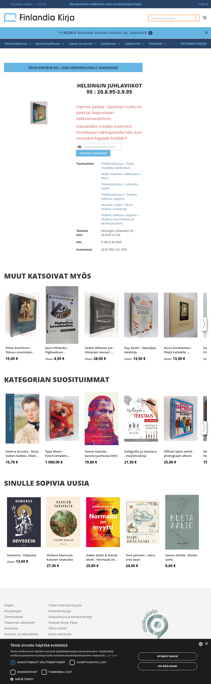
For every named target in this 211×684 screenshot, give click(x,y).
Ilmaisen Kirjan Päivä (62, 622)
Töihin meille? (57, 628)
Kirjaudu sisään (21, 4)
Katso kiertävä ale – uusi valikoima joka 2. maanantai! (73, 67)
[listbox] (201, 644)
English (203, 4)
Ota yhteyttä (12, 611)
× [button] (206, 643)
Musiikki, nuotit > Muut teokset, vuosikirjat (117, 207)
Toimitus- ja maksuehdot (21, 634)
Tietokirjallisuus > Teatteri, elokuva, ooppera (119, 197)
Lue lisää (112, 655)
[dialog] (105, 661)
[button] (71, 679)
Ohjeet (8, 605)
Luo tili (41, 4)
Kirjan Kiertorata (59, 634)
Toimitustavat (13, 617)
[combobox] (174, 18)
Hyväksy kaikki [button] (167, 656)
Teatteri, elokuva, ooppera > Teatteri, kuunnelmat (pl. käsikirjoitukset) (120, 219)
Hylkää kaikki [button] (167, 666)
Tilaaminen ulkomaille (19, 622)
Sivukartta (11, 628)
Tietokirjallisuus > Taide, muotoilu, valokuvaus (117, 166)
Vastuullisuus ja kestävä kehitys (70, 617)
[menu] (105, 43)
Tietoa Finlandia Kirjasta (65, 605)
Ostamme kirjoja (59, 611)
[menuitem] (16, 43)
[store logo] (39, 17)
